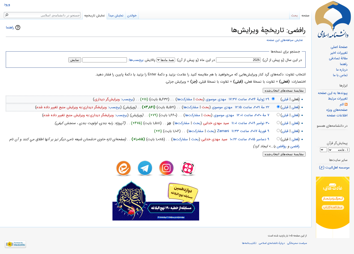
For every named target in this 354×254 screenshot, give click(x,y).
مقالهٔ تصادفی (338, 58)
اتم (342, 104)
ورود (7, 4)
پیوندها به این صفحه (332, 93)
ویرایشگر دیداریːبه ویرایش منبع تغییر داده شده (72, 107)
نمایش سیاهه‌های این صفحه (285, 40)
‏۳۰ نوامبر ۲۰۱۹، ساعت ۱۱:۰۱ (250, 123)
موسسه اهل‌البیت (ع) (334, 167)
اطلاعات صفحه (337, 115)
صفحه (305, 15)
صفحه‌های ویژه (336, 110)
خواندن (132, 15)
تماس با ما (340, 75)
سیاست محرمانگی (297, 243)
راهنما (10, 27)
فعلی (295, 107)
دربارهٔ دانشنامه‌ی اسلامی (272, 243)
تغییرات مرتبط (337, 98)
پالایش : (141, 60)
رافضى (295, 146)
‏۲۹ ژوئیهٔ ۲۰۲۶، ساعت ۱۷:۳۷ (249, 99)
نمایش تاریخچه (94, 15)
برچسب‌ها (136, 60)
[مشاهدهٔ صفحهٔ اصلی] (333, 19)
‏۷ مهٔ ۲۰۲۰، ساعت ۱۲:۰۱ (253, 115)
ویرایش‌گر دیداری (107, 99)
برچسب (127, 99)
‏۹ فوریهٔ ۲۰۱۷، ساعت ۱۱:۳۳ (250, 131)
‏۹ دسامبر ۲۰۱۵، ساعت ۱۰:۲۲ (249, 139)
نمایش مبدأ (116, 15)
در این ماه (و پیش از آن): (195, 60)
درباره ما (341, 70)
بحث (199, 99)
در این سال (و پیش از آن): (282, 60)
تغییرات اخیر (338, 53)
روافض (281, 146)
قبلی (285, 99)
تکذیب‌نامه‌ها (249, 243)
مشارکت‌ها (184, 99)
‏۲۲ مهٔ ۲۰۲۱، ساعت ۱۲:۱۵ (252, 107)
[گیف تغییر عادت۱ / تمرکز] (332, 207)
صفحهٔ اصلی (339, 47)
